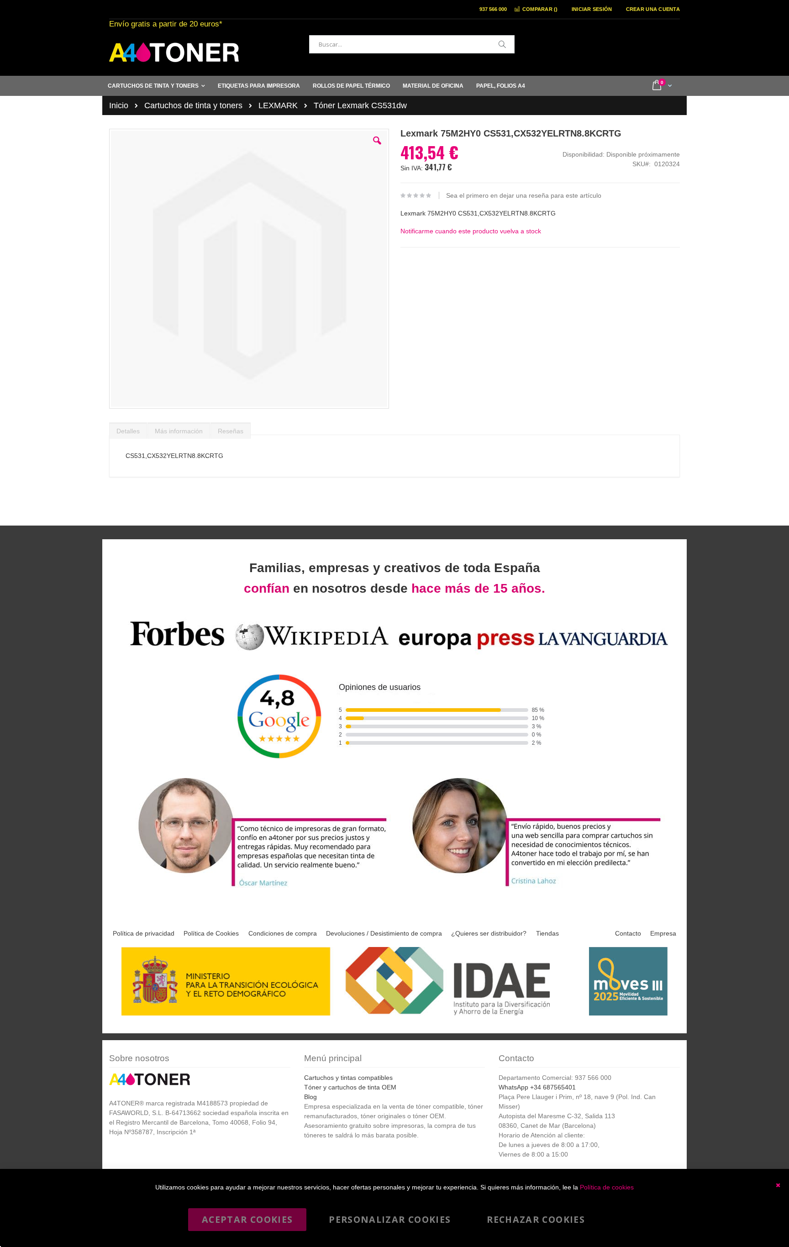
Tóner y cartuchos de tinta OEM (350, 1087)
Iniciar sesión (592, 9)
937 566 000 (493, 9)
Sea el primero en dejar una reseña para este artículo (523, 195)
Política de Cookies (211, 933)
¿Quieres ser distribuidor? (488, 933)
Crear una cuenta (653, 9)
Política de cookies (607, 1187)
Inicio (118, 105)
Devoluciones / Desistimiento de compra (384, 933)
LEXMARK (278, 105)
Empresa (663, 933)
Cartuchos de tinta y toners (193, 105)
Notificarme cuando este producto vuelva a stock (470, 231)
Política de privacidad (143, 933)
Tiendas (547, 933)
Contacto (628, 933)
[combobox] (412, 44)
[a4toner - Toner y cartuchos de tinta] (174, 52)
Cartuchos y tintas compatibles (348, 1077)
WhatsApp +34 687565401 (537, 1087)
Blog (310, 1096)
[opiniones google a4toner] (394, 652)
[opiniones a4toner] (257, 888)
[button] (377, 147)
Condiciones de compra (282, 933)
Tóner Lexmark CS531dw (360, 105)
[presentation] (128, 429)
